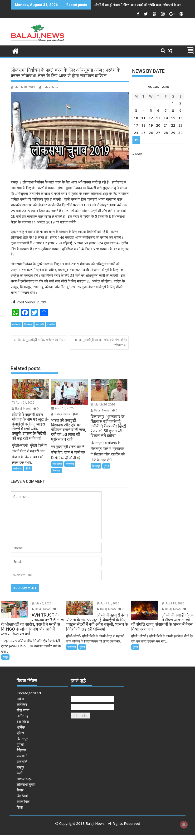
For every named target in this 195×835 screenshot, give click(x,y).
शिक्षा (20, 807)
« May (137, 153)
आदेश (20, 698)
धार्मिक (21, 727)
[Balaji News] (15, 50)
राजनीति (51, 324)
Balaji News (50, 87)
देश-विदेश (23, 721)
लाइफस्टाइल (25, 778)
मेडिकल (21, 750)
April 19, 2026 (174, 603)
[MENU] (190, 50)
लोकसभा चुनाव (26, 784)
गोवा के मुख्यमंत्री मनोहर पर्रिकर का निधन (41, 339)
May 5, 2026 (43, 603)
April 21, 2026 (24, 402)
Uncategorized (29, 693)
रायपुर (5, 657)
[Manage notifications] (184, 824)
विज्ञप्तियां (22, 795)
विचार (20, 790)
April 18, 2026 (63, 408)
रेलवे (19, 773)
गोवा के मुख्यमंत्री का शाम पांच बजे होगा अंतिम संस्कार (100, 342)
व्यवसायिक (23, 801)
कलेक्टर (22, 704)
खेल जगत (57, 464)
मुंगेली (27, 468)
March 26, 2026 (104, 404)
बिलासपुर (28, 324)
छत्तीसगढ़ (16, 324)
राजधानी (40, 324)
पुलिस (20, 733)
